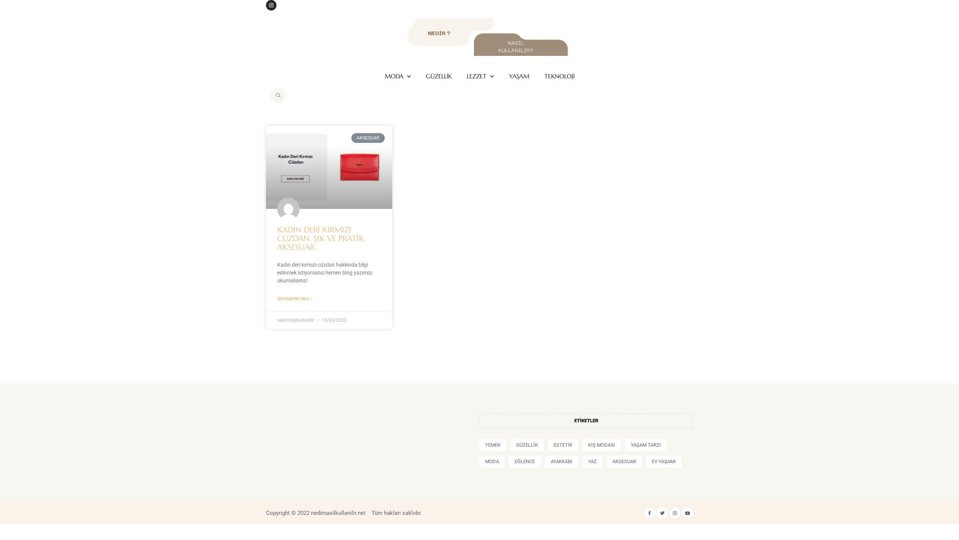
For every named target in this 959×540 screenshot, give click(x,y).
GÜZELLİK (439, 76)
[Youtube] (687, 513)
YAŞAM (519, 76)
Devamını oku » (294, 299)
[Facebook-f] (649, 513)
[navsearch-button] (277, 95)
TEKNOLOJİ (559, 76)
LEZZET (477, 76)
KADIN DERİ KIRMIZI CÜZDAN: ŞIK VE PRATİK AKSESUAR (320, 238)
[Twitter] (662, 513)
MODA (394, 76)
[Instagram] (271, 5)
